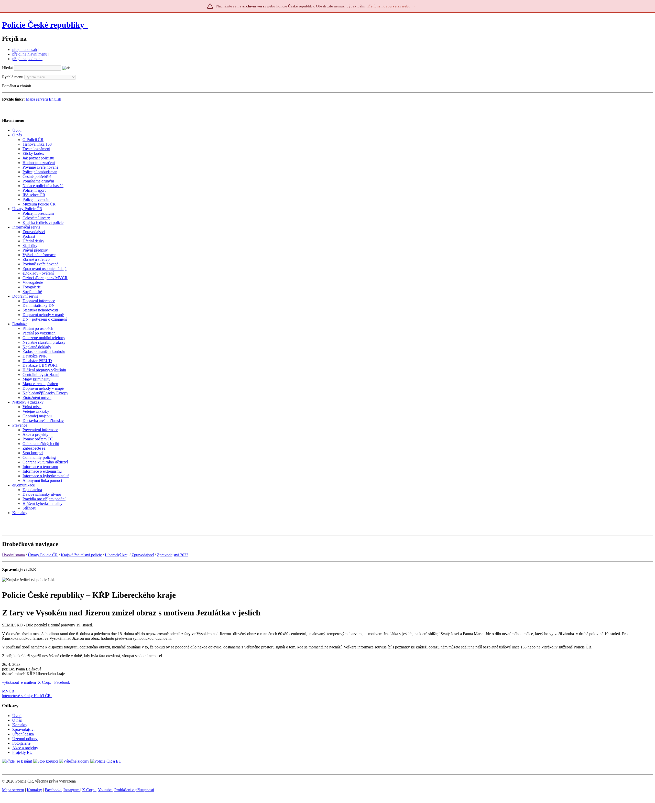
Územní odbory (25, 738)
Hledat (7, 68)
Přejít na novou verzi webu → (391, 6)
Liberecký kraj (116, 555)
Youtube (105, 790)
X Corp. (45, 682)
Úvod (16, 715)
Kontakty (19, 725)
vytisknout (10, 682)
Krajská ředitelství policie (81, 555)
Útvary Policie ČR (43, 555)
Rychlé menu (12, 77)
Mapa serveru (37, 99)
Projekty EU (22, 752)
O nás (17, 720)
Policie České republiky (43, 24)
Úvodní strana (13, 555)
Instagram (71, 790)
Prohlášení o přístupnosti (134, 790)
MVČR (8, 691)
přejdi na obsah (24, 49)
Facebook (62, 682)
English (55, 99)
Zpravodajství (143, 555)
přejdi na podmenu (27, 59)
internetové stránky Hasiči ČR (26, 695)
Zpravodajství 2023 (172, 555)
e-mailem (28, 682)
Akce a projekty (25, 748)
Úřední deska (23, 734)
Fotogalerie (21, 743)
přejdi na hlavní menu (29, 54)
